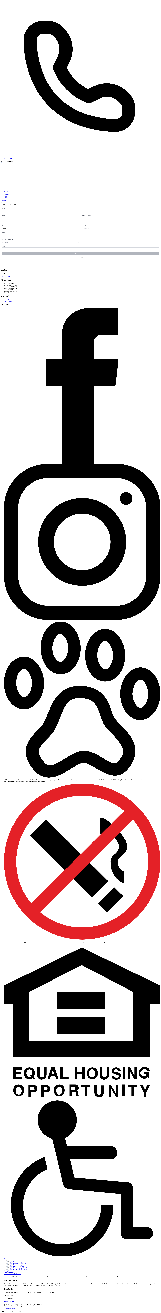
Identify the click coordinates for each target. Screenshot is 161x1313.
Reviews (6, 299)
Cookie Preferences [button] (9, 1272)
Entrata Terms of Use (9, 1308)
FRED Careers (8, 301)
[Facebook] (82, 463)
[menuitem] (82, 190)
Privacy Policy (8, 1271)
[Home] (13, 187)
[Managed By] (9, 266)
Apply (5, 196)
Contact (6, 197)
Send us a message (9, 1301)
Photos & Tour (8, 193)
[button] (82, 777)
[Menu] (1, 202)
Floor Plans (7, 191)
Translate (6, 1259)
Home (5, 190)
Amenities (6, 194)
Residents (3, 200)
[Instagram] (82, 619)
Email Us (13, 276)
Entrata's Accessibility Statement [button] (12, 1274)
